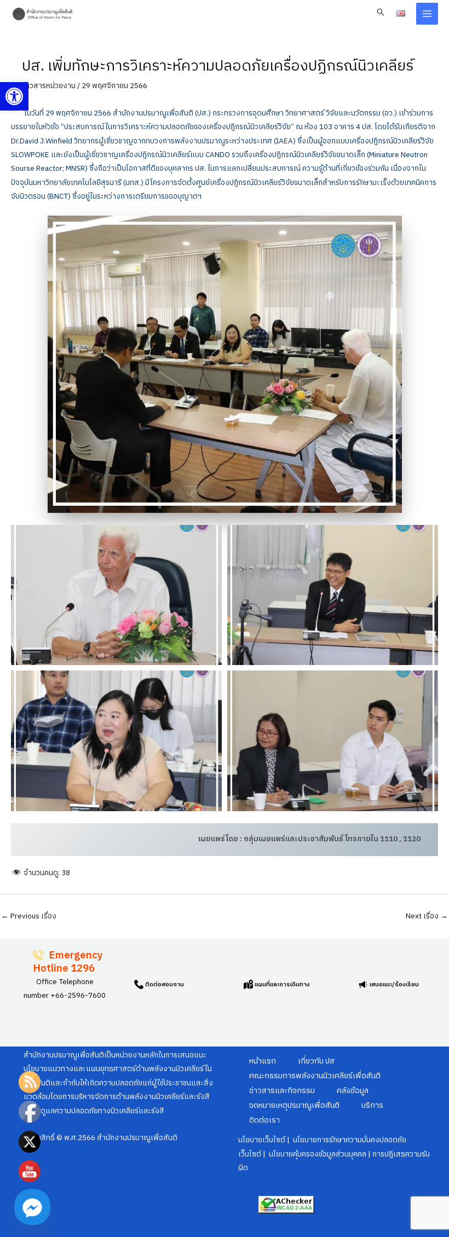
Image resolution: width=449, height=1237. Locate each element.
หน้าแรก (262, 1061)
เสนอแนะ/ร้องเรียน (393, 985)
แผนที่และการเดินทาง (281, 985)
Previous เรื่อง (28, 917)
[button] (14, 96)
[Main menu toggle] (427, 14)
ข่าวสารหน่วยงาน (49, 86)
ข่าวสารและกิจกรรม (282, 1090)
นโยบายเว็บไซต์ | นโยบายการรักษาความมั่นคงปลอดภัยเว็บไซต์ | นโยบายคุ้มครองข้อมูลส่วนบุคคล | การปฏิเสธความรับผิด (334, 1154)
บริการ (372, 1105)
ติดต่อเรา (264, 1120)
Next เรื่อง (427, 917)
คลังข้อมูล (353, 1090)
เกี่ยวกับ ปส (316, 1061)
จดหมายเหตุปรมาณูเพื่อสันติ (294, 1105)
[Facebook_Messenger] (32, 1206)
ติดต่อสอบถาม (163, 985)
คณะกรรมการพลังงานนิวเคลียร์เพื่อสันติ (315, 1076)
